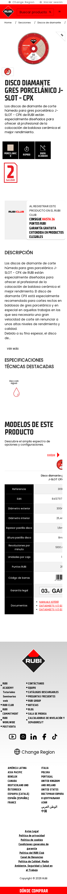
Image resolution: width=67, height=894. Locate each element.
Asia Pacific (15, 772)
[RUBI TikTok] (54, 737)
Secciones (24, 22)
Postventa (9, 726)
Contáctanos (36, 683)
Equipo (32, 687)
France (12, 802)
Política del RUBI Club (31, 852)
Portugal (47, 776)
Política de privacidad (32, 835)
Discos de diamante (49, 22)
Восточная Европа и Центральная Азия (52, 798)
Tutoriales (9, 692)
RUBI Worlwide (9, 720)
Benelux (12, 776)
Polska (45, 772)
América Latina (17, 768)
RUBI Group (34, 700)
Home (8, 22)
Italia (45, 768)
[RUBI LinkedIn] (33, 737)
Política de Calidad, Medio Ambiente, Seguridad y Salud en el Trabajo (34, 866)
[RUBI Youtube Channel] (12, 737)
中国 (44, 811)
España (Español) (18, 798)
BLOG (31, 709)
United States (49, 789)
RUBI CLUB (8, 705)
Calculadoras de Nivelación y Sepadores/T (46, 720)
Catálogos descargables (43, 692)
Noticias (33, 705)
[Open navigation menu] (59, 11)
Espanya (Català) (18, 794)
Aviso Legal (32, 831)
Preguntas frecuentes (41, 696)
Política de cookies (32, 840)
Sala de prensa (37, 713)
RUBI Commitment (10, 711)
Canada (12, 781)
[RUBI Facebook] (44, 737)
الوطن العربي (49, 806)
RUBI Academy (8, 685)
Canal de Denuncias (32, 857)
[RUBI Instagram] (23, 737)
